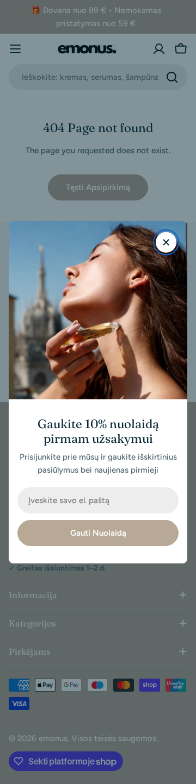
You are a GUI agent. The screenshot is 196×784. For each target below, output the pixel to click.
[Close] (166, 242)
